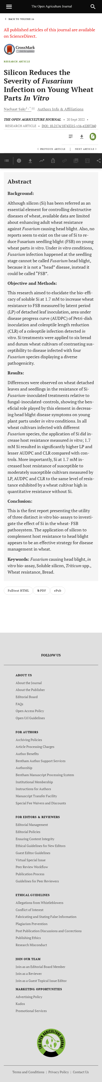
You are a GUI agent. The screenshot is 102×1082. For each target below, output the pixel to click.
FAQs (19, 704)
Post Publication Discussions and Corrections (49, 931)
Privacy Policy (58, 1072)
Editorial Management (32, 824)
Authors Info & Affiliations (60, 109)
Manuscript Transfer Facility (36, 796)
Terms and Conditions (28, 1072)
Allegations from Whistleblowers (39, 902)
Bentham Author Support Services (40, 761)
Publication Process (30, 874)
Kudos (20, 1003)
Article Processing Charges (35, 746)
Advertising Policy (29, 997)
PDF (43, 590)
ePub (57, 590)
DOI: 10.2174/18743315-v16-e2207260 (69, 126)
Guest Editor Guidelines (33, 853)
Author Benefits (27, 753)
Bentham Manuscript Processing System (45, 775)
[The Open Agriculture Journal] (51, 1042)
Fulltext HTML (18, 590)
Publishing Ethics (28, 937)
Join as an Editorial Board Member (40, 966)
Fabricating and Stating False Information (46, 916)
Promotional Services (31, 1010)
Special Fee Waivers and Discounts (41, 803)
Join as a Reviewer (29, 973)
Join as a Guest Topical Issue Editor (41, 980)
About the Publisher (30, 689)
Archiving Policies (29, 739)
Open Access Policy (30, 711)
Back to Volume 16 (21, 19)
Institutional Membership (34, 782)
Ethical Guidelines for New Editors (40, 845)
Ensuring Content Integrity (35, 839)
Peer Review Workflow (32, 867)
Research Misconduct (31, 945)
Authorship (24, 767)
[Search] (93, 6)
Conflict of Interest (29, 909)
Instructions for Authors (33, 789)
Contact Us (81, 1072)
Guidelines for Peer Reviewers (37, 881)
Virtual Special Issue (31, 860)
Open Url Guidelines (30, 718)
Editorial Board (27, 697)
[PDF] (93, 136)
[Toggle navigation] (9, 6)
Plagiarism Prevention (31, 923)
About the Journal (29, 683)
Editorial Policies (28, 831)
